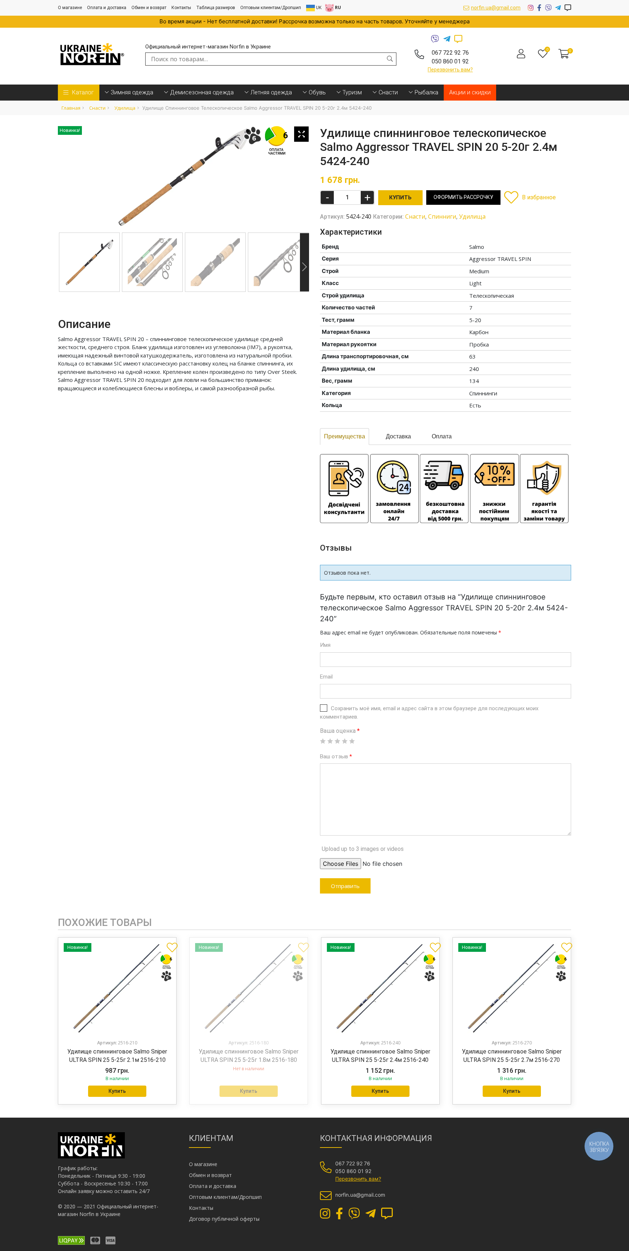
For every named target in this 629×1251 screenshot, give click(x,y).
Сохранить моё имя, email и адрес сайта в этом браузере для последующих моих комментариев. (429, 712)
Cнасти (388, 92)
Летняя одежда (271, 92)
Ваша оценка (340, 730)
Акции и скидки (470, 92)
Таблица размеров (215, 7)
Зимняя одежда (132, 92)
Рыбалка (426, 92)
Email (326, 676)
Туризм (352, 92)
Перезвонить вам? (450, 70)
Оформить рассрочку (463, 197)
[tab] (344, 436)
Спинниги (442, 216)
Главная (71, 108)
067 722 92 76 (450, 52)
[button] (530, 197)
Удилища (124, 108)
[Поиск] (389, 58)
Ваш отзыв (336, 756)
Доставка (398, 436)
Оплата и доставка (106, 7)
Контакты (181, 7)
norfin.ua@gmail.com (496, 8)
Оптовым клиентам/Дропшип (270, 7)
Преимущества (344, 436)
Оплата (442, 436)
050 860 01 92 (450, 61)
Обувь (317, 92)
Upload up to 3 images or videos (363, 848)
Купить (117, 1091)
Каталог (83, 92)
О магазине (70, 7)
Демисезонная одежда (202, 92)
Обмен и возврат (148, 7)
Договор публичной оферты (224, 1218)
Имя (325, 645)
